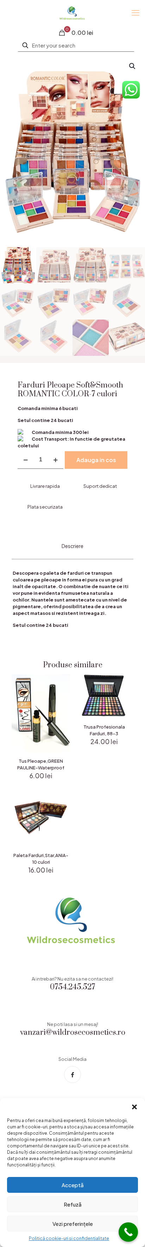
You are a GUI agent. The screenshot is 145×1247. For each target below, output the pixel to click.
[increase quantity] (55, 460)
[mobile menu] (135, 12)
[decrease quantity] (25, 460)
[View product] (62, 692)
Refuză (73, 1204)
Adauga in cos (96, 460)
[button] (134, 1106)
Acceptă (73, 1185)
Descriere (72, 546)
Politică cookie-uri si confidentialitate (69, 1238)
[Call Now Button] (128, 1232)
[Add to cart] (62, 682)
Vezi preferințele (72, 1223)
